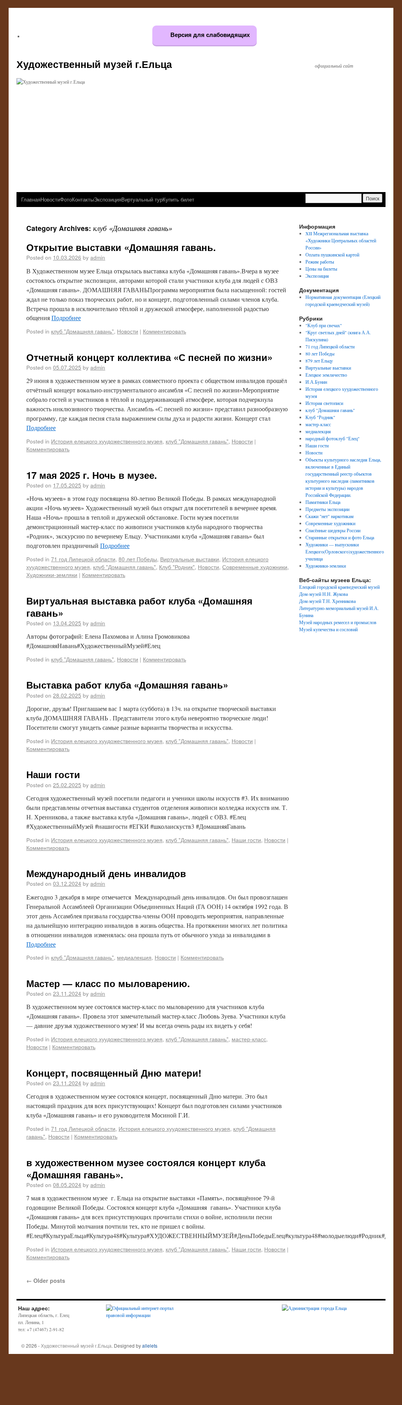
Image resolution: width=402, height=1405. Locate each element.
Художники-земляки (51, 575)
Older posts (45, 1280)
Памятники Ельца (322, 502)
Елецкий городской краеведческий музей (339, 587)
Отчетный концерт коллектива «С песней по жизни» (149, 357)
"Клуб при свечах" (323, 325)
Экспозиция (107, 199)
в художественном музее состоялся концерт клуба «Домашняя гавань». (145, 1168)
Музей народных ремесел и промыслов (337, 622)
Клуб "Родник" (177, 567)
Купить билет (178, 199)
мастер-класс (249, 1039)
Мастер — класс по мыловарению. (108, 983)
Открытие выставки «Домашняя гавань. (121, 247)
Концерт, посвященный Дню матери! (113, 1072)
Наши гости (53, 774)
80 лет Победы (138, 559)
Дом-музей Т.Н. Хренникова (327, 601)
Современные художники (254, 567)
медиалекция (134, 957)
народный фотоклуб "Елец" (332, 438)
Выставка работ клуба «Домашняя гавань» (127, 684)
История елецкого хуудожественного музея (107, 441)
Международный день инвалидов (106, 873)
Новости (50, 199)
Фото (66, 199)
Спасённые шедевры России (332, 530)
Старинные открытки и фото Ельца (339, 537)
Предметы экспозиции (327, 509)
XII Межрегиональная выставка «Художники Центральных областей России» (340, 240)
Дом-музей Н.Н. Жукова (323, 594)
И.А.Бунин (316, 382)
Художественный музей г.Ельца (94, 64)
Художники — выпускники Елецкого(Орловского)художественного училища (344, 551)
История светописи (324, 403)
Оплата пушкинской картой (332, 254)
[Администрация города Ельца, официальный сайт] (314, 1308)
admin (97, 257)
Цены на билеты (321, 269)
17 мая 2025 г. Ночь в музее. (91, 475)
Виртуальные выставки (189, 559)
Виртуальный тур (142, 199)
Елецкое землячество (326, 375)
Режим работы (319, 261)
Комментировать (164, 331)
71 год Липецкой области (83, 559)
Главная (30, 199)
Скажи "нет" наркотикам (329, 516)
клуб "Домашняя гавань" (82, 331)
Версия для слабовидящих (209, 34)
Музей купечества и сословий (328, 629)
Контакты (83, 199)
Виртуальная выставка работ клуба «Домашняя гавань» (139, 606)
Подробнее (66, 317)
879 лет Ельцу (319, 360)
